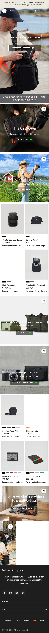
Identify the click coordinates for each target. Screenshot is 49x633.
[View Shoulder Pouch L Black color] (18, 428)
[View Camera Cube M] (36, 219)
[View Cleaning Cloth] (36, 410)
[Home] (8, 11)
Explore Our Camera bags (22, 48)
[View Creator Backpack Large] (12, 219)
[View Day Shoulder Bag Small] (36, 264)
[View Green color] (9, 282)
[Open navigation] (45, 11)
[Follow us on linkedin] (16, 592)
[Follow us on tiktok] (22, 592)
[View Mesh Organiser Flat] (12, 455)
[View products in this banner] (43, 109)
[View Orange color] (15, 473)
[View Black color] (4, 428)
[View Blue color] (9, 428)
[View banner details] (24, 128)
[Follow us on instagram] (10, 592)
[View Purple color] (19, 473)
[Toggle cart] (40, 11)
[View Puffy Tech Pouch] (36, 455)
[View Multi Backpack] (12, 264)
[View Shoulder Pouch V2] (12, 410)
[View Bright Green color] (42, 473)
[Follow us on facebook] (4, 592)
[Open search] (34, 11)
